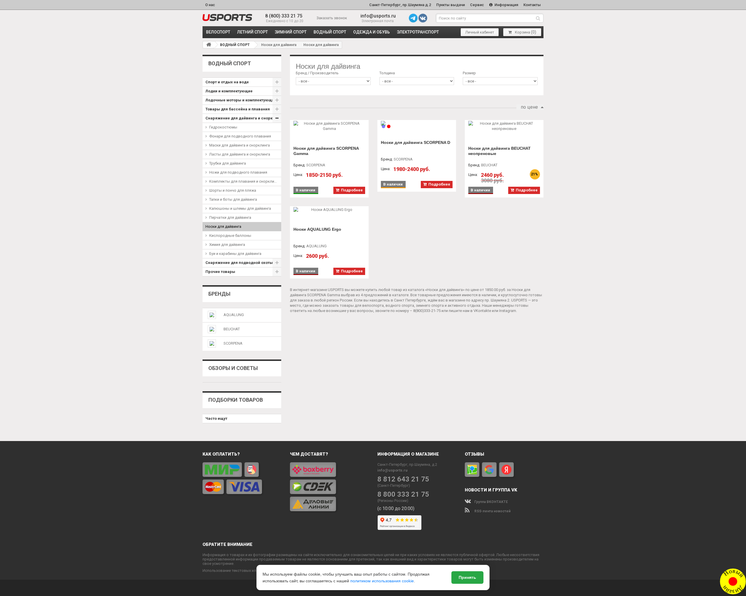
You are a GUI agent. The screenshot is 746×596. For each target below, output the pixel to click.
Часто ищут (216, 418)
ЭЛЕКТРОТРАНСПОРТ (418, 32)
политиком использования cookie (382, 581)
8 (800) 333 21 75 (283, 16)
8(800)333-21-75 (427, 310)
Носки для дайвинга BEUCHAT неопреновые (499, 151)
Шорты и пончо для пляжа (232, 190)
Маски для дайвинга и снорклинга (239, 145)
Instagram (507, 310)
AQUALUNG (234, 315)
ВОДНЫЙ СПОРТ (330, 32)
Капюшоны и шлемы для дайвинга (240, 208)
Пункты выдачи (450, 5)
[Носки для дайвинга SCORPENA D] (417, 123)
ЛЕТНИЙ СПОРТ (252, 32)
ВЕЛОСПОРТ (218, 32)
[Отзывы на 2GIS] (472, 469)
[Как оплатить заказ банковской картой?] (242, 478)
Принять (467, 577)
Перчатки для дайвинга (230, 217)
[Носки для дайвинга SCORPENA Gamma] (329, 126)
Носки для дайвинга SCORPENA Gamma (326, 151)
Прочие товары (220, 271)
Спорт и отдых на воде (227, 82)
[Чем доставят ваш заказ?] (329, 486)
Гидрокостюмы (223, 127)
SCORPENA (233, 343)
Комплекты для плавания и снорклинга (244, 181)
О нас (210, 5)
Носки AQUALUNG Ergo (317, 229)
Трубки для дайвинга (227, 163)
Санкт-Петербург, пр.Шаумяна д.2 (400, 5)
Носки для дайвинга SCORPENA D (415, 142)
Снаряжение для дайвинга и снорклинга (243, 118)
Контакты (532, 5)
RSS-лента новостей (492, 511)
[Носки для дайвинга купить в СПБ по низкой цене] (227, 17)
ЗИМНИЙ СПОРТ (291, 32)
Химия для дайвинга (227, 244)
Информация (506, 5)
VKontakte (482, 310)
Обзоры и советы (233, 368)
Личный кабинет (479, 32)
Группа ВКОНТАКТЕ (491, 502)
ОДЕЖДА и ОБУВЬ (371, 32)
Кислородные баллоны (230, 235)
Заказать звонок (331, 18)
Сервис (477, 5)
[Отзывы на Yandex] (506, 469)
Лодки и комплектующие (229, 91)
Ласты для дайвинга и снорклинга (239, 154)
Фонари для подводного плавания (240, 136)
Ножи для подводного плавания (238, 172)
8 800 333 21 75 (403, 494)
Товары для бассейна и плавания (237, 109)
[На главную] (208, 44)
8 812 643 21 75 (403, 479)
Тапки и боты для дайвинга (233, 199)
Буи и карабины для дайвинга (235, 253)
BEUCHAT (232, 329)
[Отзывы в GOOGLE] (489, 469)
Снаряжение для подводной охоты (239, 262)
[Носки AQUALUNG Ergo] (329, 209)
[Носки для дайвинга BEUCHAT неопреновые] (504, 126)
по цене (529, 107)
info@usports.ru (378, 16)
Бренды (219, 294)
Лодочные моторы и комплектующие (241, 100)
